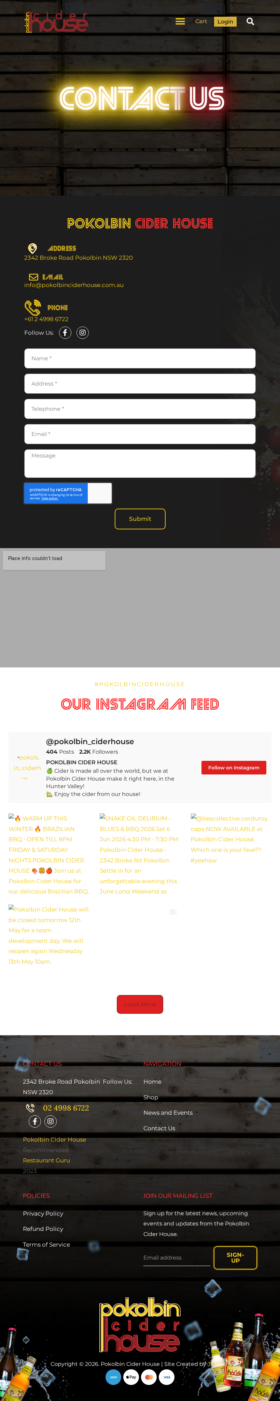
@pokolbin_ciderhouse (90, 741)
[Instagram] (82, 333)
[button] (180, 21)
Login (225, 21)
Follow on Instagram (234, 768)
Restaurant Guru (46, 1160)
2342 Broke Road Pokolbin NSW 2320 (78, 257)
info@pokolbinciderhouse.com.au (74, 285)
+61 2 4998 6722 (46, 319)
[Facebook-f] (65, 333)
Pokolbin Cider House (54, 1139)
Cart (201, 21)
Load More (140, 1004)
